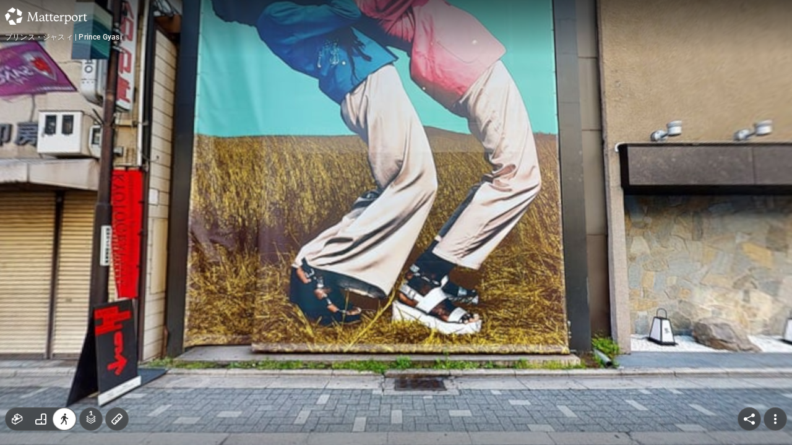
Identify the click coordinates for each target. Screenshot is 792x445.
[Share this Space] (749, 419)
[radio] (17, 419)
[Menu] (775, 419)
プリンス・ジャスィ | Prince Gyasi (63, 37)
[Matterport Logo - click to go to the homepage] (46, 16)
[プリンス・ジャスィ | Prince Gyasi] (396, 222)
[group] (41, 419)
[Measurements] (117, 419)
